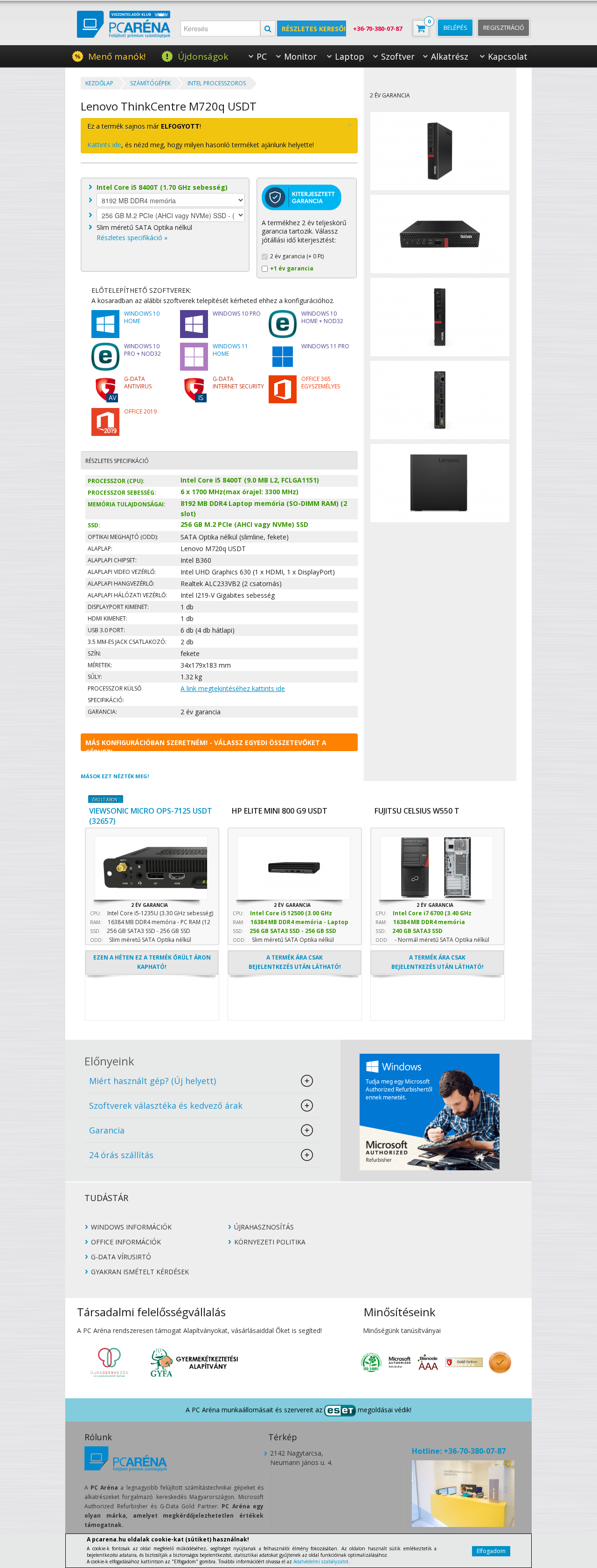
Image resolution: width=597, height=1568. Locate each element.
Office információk (126, 1242)
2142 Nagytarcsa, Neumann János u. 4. (301, 1453)
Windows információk (131, 1227)
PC (262, 56)
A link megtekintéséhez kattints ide (232, 688)
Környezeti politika (269, 1242)
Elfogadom (491, 1551)
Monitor (300, 56)
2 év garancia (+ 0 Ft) (297, 256)
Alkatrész (449, 56)
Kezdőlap (99, 83)
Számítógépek (150, 83)
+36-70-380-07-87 (377, 28)
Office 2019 (140, 411)
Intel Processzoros (216, 83)
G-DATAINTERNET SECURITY (238, 382)
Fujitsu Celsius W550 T (417, 811)
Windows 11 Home (230, 350)
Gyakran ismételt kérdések (140, 1272)
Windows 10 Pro (237, 314)
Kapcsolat (508, 56)
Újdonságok (203, 56)
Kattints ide (104, 144)
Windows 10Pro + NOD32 (142, 350)
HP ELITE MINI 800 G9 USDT (279, 811)
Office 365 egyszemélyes (320, 382)
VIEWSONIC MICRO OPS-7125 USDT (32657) (150, 813)
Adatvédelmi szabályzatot (320, 1561)
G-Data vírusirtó (121, 1257)
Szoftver (398, 56)
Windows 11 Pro (325, 346)
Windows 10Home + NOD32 (322, 317)
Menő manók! (117, 56)
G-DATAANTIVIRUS (138, 382)
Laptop (349, 56)
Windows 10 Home (142, 317)
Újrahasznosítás (264, 1227)
